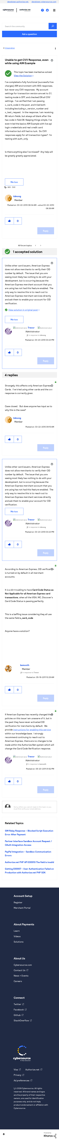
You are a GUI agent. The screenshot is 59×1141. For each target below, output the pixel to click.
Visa (16, 1069)
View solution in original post (23, 309)
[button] (9, 220)
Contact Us (19, 970)
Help (43, 10)
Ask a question (29, 34)
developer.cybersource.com (44, 1)
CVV (13, 187)
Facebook (19, 1009)
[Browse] (52, 10)
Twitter (17, 1004)
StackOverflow (21, 1020)
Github (17, 1015)
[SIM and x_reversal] (40, 245)
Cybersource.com (23, 965)
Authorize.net (32, 1069)
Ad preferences (21, 1080)
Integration (10, 48)
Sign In (47, 10)
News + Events (21, 975)
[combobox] (29, 26)
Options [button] (55, 48)
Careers (18, 981)
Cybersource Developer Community (8, 10)
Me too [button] (14, 182)
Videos (17, 936)
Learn (17, 930)
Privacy (17, 1075)
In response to (37, 335)
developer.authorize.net (18, 1)
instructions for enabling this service (32, 729)
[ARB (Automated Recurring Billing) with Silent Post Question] (35, 245)
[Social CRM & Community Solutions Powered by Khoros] (50, 1135)
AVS (9, 187)
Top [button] (4, 1134)
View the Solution (23, 75)
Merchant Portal (22, 907)
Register (18, 902)
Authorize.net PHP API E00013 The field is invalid (29, 862)
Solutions (18, 941)
